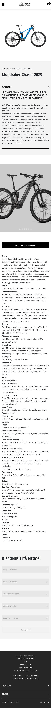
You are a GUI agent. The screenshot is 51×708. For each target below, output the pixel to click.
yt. (48, 702)
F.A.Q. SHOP (6, 686)
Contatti (5, 694)
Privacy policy (17, 678)
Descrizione (6, 87)
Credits (35, 678)
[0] (48, 4)
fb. (41, 702)
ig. (45, 702)
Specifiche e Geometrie (25, 245)
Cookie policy (27, 678)
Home (4, 69)
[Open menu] (3, 4)
